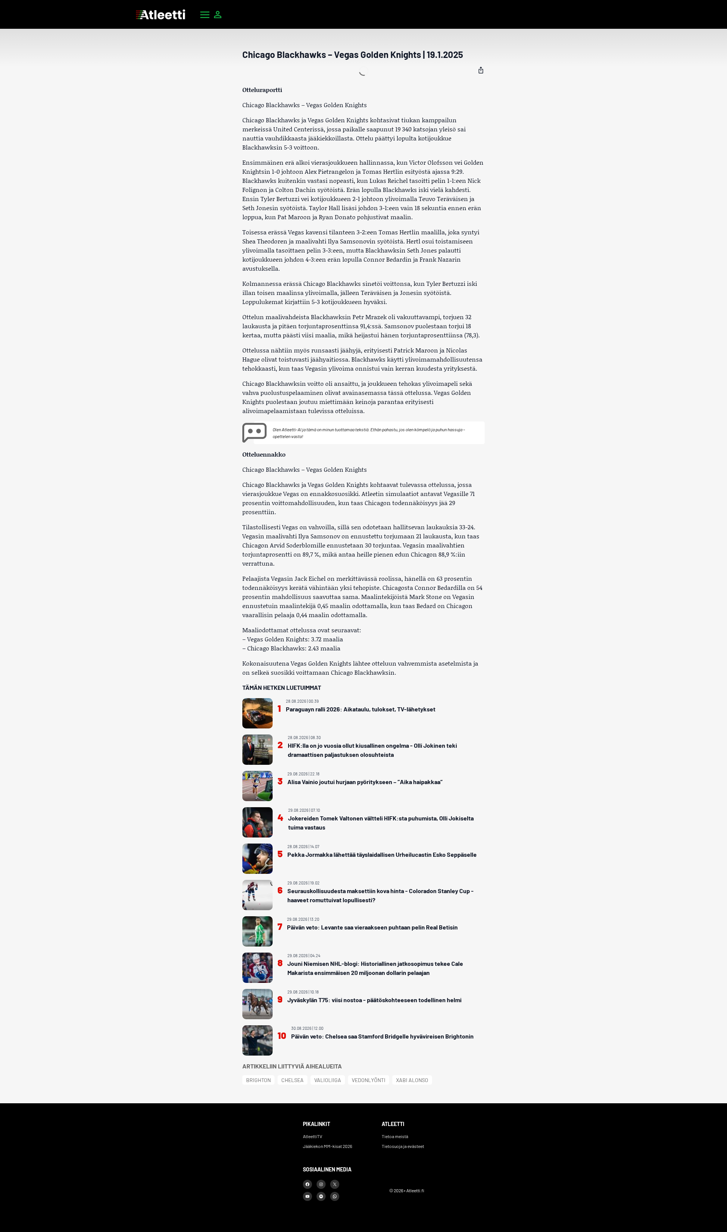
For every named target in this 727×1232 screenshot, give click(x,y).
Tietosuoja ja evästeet (403, 1146)
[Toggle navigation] (204, 14)
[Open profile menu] (218, 14)
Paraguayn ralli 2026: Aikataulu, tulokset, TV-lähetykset (360, 709)
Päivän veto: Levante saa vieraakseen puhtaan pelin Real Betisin (372, 927)
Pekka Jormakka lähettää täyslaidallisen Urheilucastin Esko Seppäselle (382, 854)
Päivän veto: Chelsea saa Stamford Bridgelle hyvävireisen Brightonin (382, 1036)
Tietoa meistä (395, 1136)
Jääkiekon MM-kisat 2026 (327, 1146)
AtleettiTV (312, 1136)
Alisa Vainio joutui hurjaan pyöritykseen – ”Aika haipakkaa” (365, 781)
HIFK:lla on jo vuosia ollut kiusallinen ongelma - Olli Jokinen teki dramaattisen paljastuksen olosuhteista (372, 750)
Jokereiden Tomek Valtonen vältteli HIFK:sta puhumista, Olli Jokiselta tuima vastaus (381, 822)
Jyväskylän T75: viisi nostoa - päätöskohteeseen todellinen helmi (374, 999)
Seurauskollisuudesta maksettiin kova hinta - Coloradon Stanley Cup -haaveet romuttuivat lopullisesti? (380, 895)
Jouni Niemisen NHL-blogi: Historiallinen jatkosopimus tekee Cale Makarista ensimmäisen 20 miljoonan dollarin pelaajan (375, 968)
